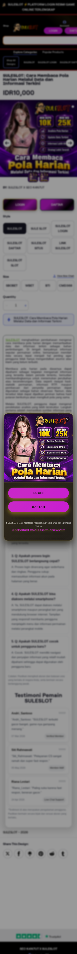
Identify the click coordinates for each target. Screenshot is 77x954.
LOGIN (38, 493)
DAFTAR (38, 506)
